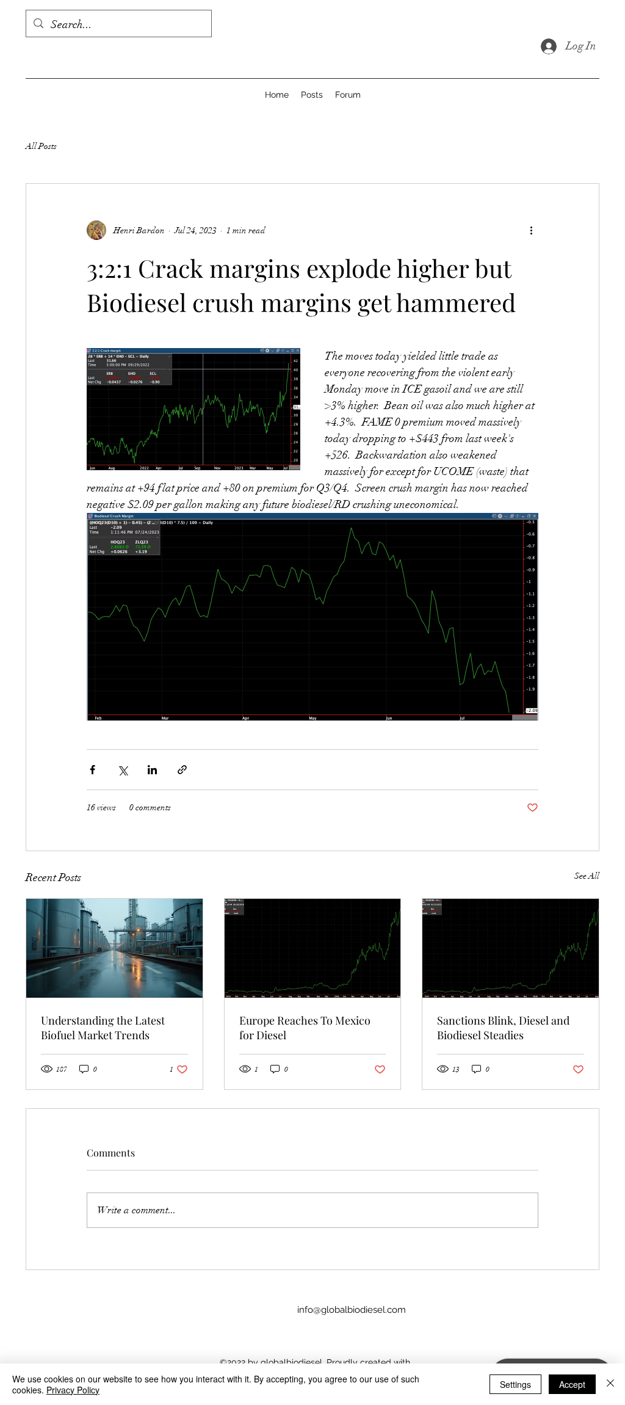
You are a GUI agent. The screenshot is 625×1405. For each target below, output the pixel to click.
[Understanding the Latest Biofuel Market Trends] (114, 948)
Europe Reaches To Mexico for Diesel (304, 1027)
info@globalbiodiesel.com (351, 1309)
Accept (572, 1384)
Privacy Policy (72, 1390)
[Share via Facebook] (92, 769)
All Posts (41, 146)
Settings (515, 1384)
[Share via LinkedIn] (152, 769)
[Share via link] (182, 769)
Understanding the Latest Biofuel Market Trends (103, 1027)
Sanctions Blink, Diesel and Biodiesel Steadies (503, 1027)
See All (586, 876)
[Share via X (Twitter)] (122, 769)
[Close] (610, 1384)
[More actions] (531, 230)
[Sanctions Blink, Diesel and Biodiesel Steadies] (510, 948)
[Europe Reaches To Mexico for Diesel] (313, 948)
